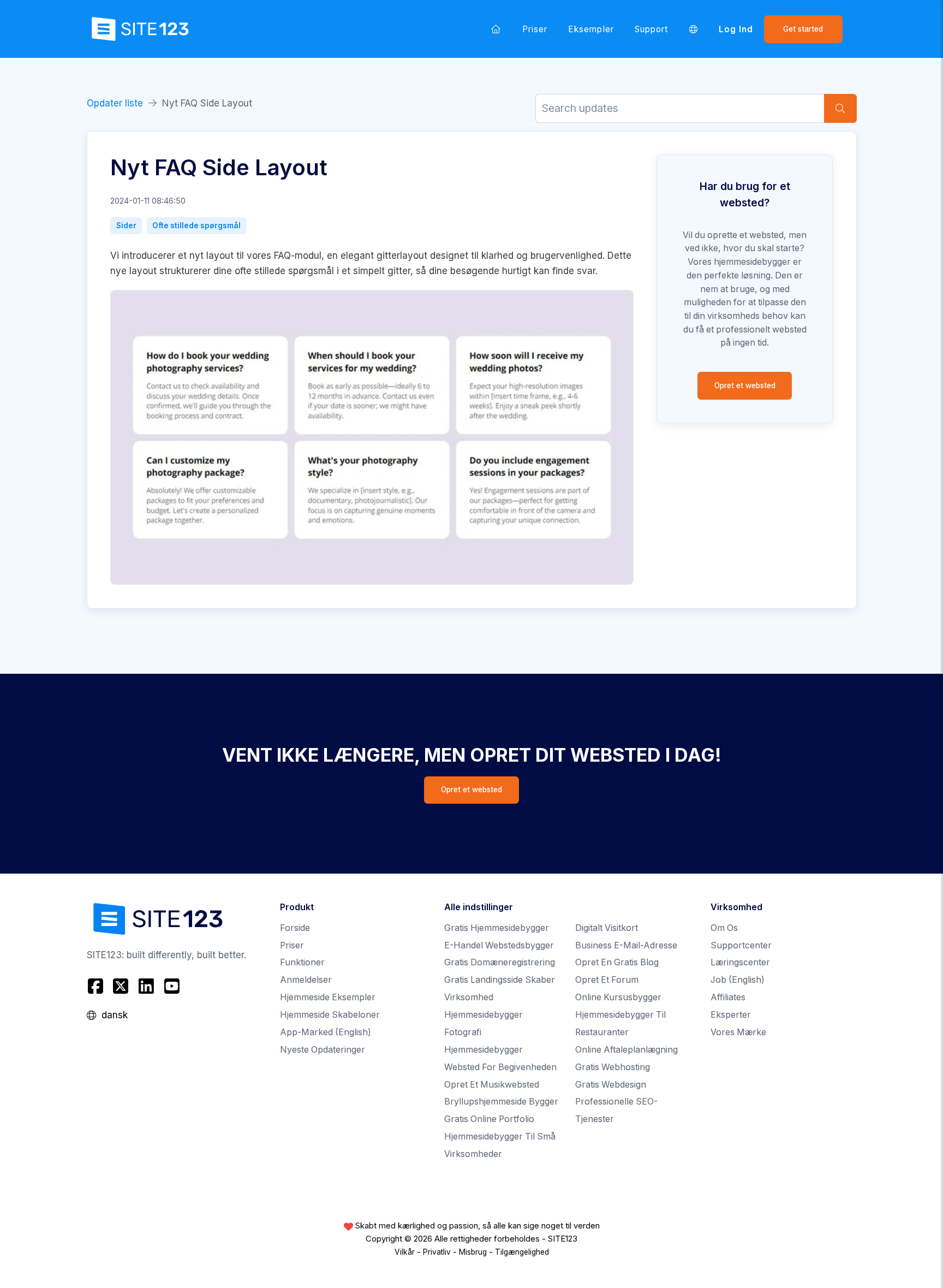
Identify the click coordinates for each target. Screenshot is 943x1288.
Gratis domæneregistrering (499, 962)
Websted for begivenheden (500, 1067)
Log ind (736, 29)
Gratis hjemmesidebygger (496, 928)
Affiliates (728, 997)
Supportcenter (741, 945)
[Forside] (496, 29)
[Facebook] (97, 986)
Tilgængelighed (522, 1252)
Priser (534, 29)
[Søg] (840, 108)
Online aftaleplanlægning (626, 1049)
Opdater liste (115, 103)
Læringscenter (740, 962)
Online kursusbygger (618, 997)
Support (651, 29)
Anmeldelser (306, 980)
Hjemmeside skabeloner (330, 1015)
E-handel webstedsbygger (499, 945)
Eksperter (731, 1015)
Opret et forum (606, 980)
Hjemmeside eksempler (327, 997)
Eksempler (591, 29)
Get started (803, 29)
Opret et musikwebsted (491, 1084)
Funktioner (302, 962)
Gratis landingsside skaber (499, 980)
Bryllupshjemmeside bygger (501, 1101)
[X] (121, 986)
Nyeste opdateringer (322, 1049)
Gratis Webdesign (610, 1084)
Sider (126, 225)
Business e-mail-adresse (626, 945)
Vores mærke (738, 1032)
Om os (724, 928)
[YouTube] (171, 986)
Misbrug (473, 1252)
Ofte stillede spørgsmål (196, 225)
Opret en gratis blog (617, 962)
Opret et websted (744, 385)
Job (738, 980)
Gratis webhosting (612, 1067)
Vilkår (405, 1252)
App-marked (325, 1032)
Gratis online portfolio (489, 1119)
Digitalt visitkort (606, 928)
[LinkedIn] (146, 986)
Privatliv (437, 1252)
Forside (295, 928)
